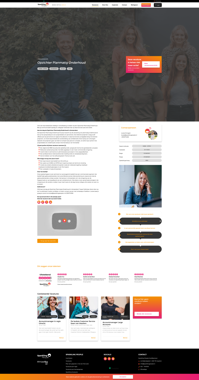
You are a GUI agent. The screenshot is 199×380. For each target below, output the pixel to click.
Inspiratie (115, 5)
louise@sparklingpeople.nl (129, 135)
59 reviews (49, 280)
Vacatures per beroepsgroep (74, 369)
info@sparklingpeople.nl (147, 364)
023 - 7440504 (144, 366)
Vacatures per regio (71, 366)
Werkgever (134, 5)
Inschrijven (146, 5)
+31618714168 (125, 137)
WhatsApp (158, 1)
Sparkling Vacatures (72, 372)
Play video (64, 220)
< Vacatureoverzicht (42, 59)
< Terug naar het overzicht (48, 241)
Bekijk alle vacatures (144, 314)
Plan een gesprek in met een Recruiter (77, 364)
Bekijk (61, 337)
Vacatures (95, 5)
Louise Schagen (126, 133)
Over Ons (105, 5)
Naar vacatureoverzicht (150, 64)
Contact (124, 5)
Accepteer (123, 377)
